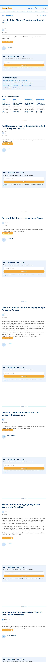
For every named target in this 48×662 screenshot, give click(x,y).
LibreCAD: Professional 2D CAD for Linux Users (13, 87)
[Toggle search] (45, 8)
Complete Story (6, 41)
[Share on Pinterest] (43, 15)
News (4, 11)
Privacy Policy (5, 68)
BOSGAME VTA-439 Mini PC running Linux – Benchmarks (15, 80)
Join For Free (24, 65)
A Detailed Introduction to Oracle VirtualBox (40, 103)
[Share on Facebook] (40, 15)
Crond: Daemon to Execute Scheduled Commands (29, 103)
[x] (33, 8)
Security (37, 11)
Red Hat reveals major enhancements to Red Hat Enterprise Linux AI (6, 103)
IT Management (11, 11)
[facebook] (29, 8)
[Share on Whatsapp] (45, 15)
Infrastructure (21, 11)
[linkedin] (31, 8)
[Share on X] (42, 15)
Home (3, 15)
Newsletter (40, 8)
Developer (29, 11)
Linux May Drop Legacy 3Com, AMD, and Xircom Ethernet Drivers (17, 85)
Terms (40, 67)
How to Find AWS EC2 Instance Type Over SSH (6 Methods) (18, 103)
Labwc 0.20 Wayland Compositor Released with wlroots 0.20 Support (18, 83)
